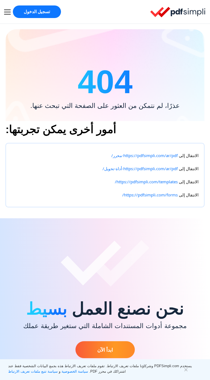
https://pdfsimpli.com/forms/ (150, 195)
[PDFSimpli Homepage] (178, 11)
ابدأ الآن (105, 349)
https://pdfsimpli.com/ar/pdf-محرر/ (144, 155)
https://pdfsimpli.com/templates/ (146, 181)
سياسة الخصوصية (75, 371)
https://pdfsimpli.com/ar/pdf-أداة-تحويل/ (140, 168)
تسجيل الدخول (37, 11)
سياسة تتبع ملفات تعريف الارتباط (33, 371)
